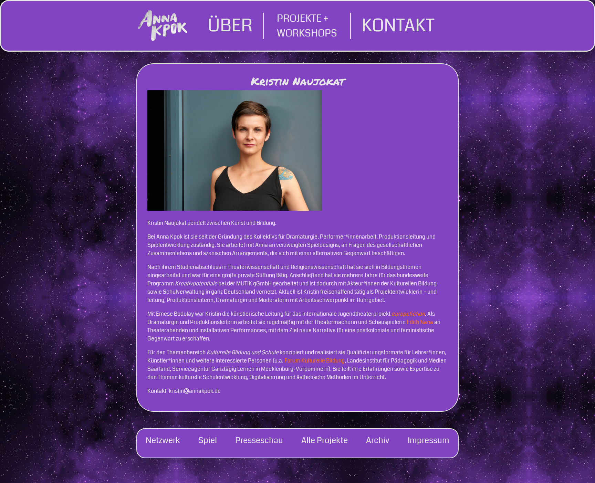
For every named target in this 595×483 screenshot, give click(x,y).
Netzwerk (163, 440)
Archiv (377, 440)
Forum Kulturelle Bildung (314, 361)
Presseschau (259, 440)
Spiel (207, 440)
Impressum (428, 440)
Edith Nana (420, 322)
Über (230, 25)
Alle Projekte (324, 440)
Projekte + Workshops (307, 25)
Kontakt (398, 25)
